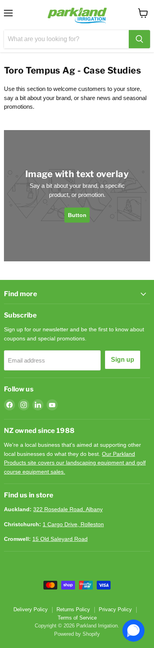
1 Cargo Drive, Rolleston (73, 524)
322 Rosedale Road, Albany (68, 509)
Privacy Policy (115, 609)
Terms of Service (77, 618)
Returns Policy (73, 609)
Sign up (122, 359)
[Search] (139, 39)
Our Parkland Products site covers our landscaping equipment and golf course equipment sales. (75, 463)
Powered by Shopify (77, 634)
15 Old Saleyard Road (60, 539)
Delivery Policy (30, 609)
